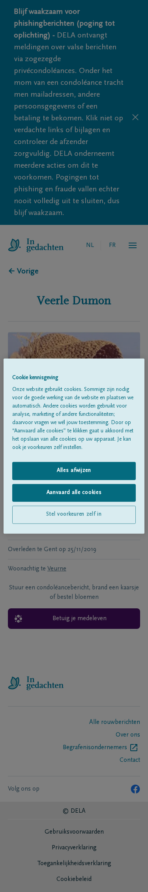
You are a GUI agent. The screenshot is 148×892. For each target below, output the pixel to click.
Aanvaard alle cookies (74, 493)
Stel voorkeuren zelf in (73, 514)
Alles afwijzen (74, 470)
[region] (74, 445)
